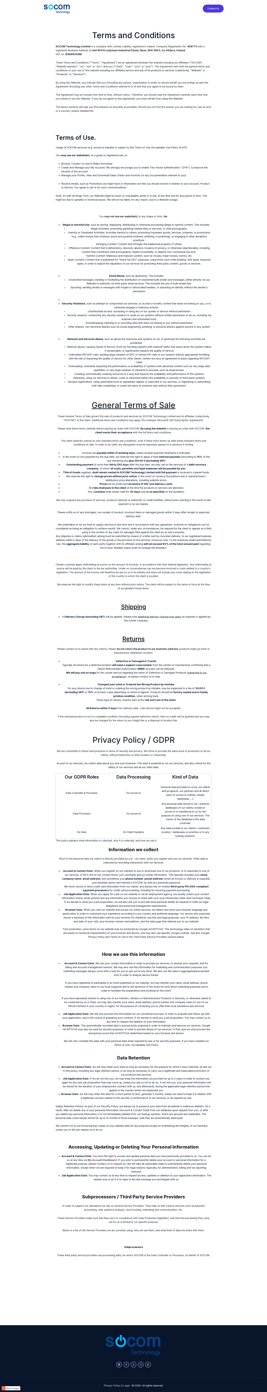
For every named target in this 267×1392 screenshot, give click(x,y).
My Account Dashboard (102, 1160)
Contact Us (213, 8)
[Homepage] (57, 8)
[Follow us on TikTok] (148, 1364)
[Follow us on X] (133, 1364)
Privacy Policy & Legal (117, 1385)
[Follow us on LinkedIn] (119, 1364)
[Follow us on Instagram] (141, 1364)
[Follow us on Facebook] (126, 1364)
